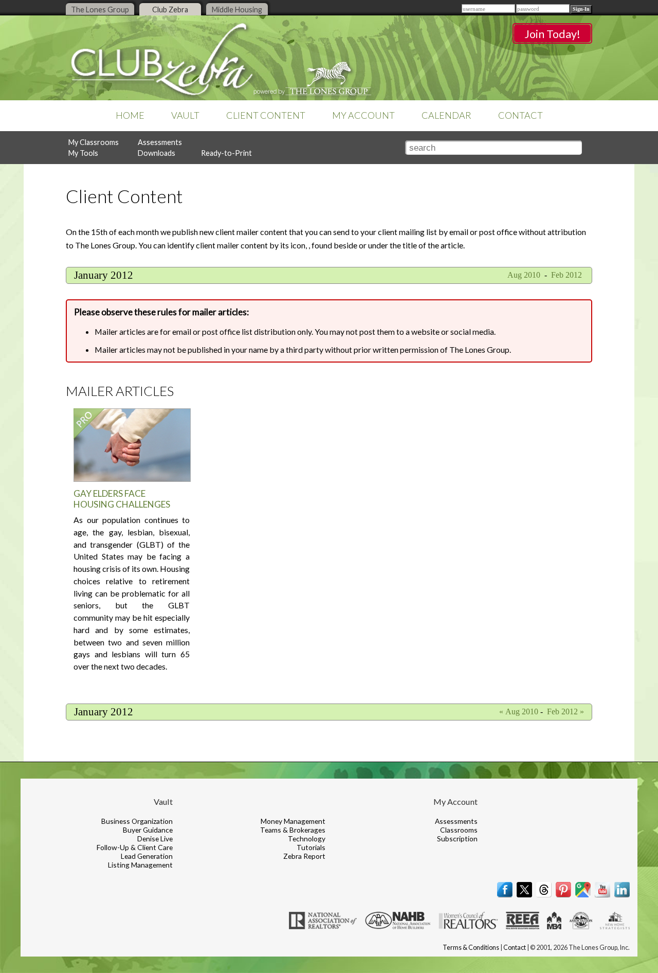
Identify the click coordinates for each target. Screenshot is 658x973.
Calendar (446, 115)
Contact (520, 115)
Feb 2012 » (565, 711)
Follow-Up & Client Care (135, 847)
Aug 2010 (522, 275)
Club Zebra (170, 9)
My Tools (83, 153)
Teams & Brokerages (292, 829)
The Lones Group (100, 9)
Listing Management (140, 864)
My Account (363, 115)
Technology (306, 838)
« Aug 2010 (518, 711)
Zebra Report (304, 856)
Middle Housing (237, 9)
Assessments (160, 142)
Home (130, 115)
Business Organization (137, 821)
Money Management (293, 821)
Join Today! (552, 34)
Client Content (265, 115)
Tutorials (311, 847)
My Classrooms (93, 142)
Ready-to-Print (226, 153)
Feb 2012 (567, 275)
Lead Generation (147, 856)
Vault (185, 115)
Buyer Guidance (148, 829)
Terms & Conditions (471, 947)
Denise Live (155, 838)
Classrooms (459, 829)
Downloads (156, 153)
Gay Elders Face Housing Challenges (122, 499)
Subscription (457, 838)
